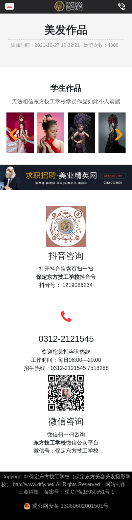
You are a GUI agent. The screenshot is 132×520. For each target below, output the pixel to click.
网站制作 (115, 484)
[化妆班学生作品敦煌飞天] (20, 132)
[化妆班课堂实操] (51, 132)
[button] (13, 134)
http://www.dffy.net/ (33, 484)
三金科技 (28, 492)
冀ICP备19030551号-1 (89, 492)
